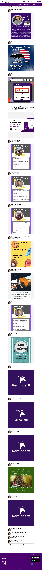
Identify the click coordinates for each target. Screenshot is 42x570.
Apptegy (23, 568)
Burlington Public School (12, 6)
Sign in (39, 1)
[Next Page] (23, 544)
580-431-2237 (5, 564)
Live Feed (19, 6)
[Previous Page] (10, 544)
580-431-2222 (6, 563)
